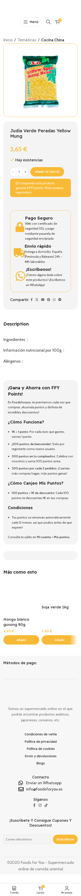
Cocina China (52, 39)
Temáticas (27, 39)
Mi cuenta (44, 537)
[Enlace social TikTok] (46, 805)
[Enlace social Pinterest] (49, 300)
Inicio (8, 39)
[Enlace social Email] (43, 300)
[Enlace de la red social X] (37, 300)
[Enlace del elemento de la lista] (41, 734)
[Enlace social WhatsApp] (54, 300)
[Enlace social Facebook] (31, 300)
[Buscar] (48, 21)
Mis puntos (62, 537)
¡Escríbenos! (38, 269)
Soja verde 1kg (55, 607)
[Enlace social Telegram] (60, 300)
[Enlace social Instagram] (40, 805)
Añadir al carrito (47, 171)
